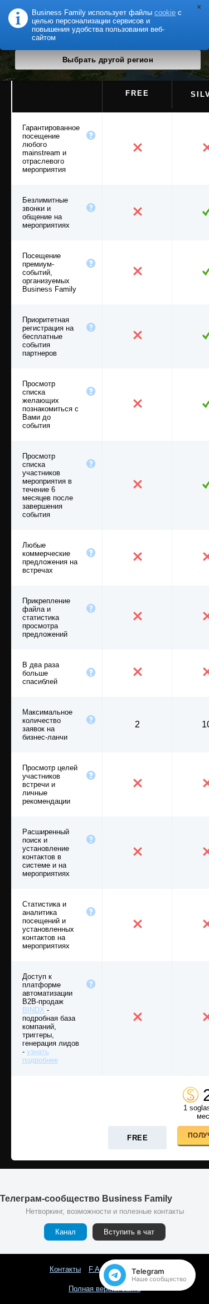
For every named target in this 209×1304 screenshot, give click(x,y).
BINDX (33, 1010)
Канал (65, 1232)
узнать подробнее (40, 1055)
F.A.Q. (99, 1269)
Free (137, 1138)
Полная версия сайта (104, 1289)
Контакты (65, 1269)
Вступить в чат (129, 1232)
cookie (165, 12)
